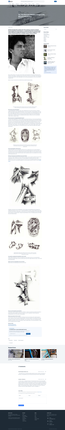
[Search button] (56, 29)
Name (20, 395)
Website (39, 395)
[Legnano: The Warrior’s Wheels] (45, 54)
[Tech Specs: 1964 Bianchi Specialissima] (45, 58)
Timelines (23, 419)
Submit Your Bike (37, 418)
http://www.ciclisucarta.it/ (12, 324)
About (35, 416)
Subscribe (28, 333)
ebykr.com (51, 421)
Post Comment (21, 405)
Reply (45, 371)
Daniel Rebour (11, 340)
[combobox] (49, 29)
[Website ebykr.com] (48, 421)
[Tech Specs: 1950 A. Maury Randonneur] (16, 353)
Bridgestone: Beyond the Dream (52, 45)
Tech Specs (23, 417)
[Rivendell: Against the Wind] (45, 50)
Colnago (45, 41)
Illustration (15, 340)
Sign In (55, 1)
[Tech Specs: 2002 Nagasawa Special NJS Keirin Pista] (32, 353)
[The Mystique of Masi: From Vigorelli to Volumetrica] (45, 62)
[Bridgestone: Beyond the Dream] (45, 46)
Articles (23, 414)
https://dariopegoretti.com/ (12, 325)
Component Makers (47, 34)
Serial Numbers (24, 418)
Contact (36, 417)
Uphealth (36, 419)
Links (35, 415)
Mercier (45, 40)
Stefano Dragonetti (20, 340)
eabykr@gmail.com (52, 418)
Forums (35, 414)
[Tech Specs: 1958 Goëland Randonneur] (49, 353)
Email (29, 395)
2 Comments (24, 18)
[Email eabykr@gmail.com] (48, 418)
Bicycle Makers (46, 33)
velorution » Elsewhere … (22, 379)
